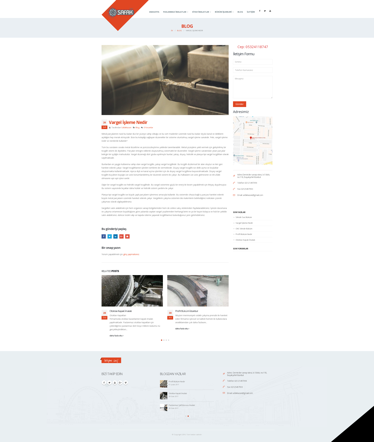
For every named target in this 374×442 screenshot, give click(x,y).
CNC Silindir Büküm (244, 228)
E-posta (127, 236)
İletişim (251, 12)
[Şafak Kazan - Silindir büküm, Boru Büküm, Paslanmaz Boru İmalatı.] (125, 15)
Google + (121, 236)
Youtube (115, 382)
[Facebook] (259, 11)
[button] (161, 340)
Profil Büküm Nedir (244, 234)
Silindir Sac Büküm (244, 217)
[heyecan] (265, 11)
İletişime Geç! (111, 360)
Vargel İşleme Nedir (244, 223)
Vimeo (125, 382)
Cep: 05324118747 (253, 46)
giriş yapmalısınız (131, 254)
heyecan (110, 236)
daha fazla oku (116, 335)
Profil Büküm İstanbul (186, 311)
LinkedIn (115, 236)
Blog (240, 12)
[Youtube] (270, 11)
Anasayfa (154, 12)
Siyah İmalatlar (200, 12)
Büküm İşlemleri (223, 12)
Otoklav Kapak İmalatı (121, 311)
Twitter (109, 382)
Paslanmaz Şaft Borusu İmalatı (182, 405)
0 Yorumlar (148, 127)
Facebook (104, 236)
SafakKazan (126, 127)
